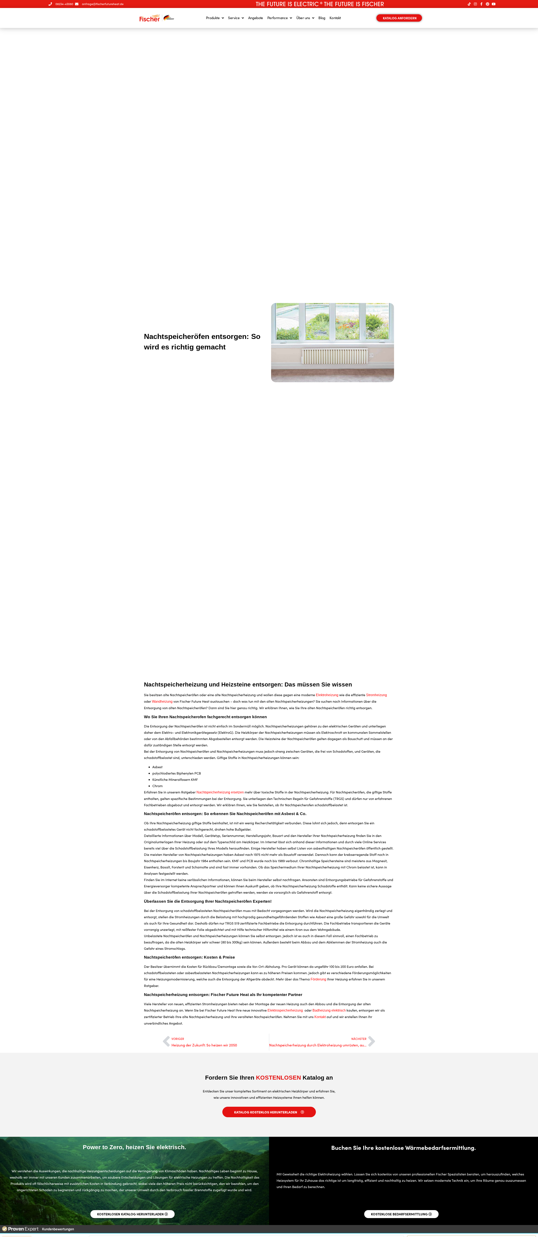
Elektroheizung (327, 695)
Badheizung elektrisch (329, 1010)
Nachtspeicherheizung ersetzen (220, 792)
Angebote (255, 17)
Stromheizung (376, 695)
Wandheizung (162, 701)
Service (234, 17)
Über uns (303, 17)
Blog (321, 17)
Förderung (318, 979)
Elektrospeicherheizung (286, 1010)
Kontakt (335, 17)
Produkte (213, 17)
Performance (277, 17)
